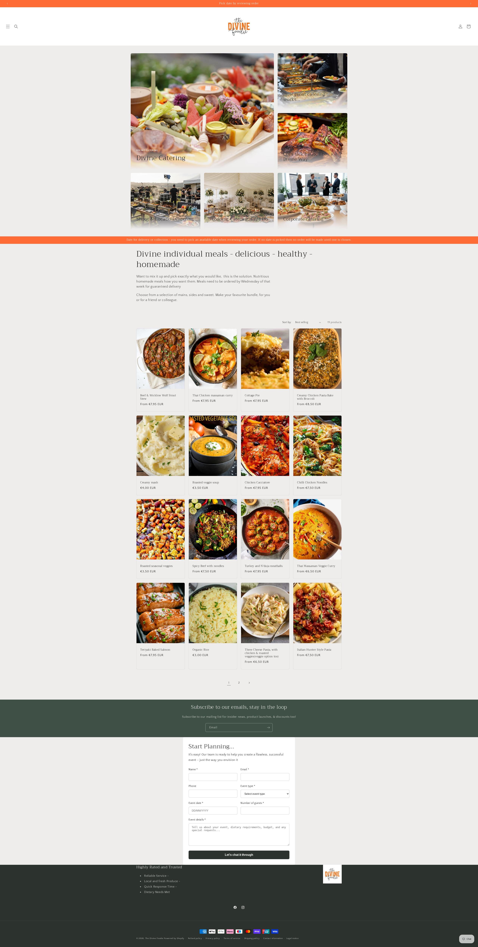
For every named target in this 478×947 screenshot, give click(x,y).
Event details (197, 819)
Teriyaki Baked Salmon (155, 649)
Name (193, 769)
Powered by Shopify (174, 938)
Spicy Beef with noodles (208, 566)
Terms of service (232, 938)
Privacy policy (213, 938)
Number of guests (252, 803)
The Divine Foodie (154, 938)
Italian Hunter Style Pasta (314, 649)
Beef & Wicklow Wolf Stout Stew (158, 397)
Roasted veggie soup (206, 482)
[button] (8, 26)
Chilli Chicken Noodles (312, 482)
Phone (192, 786)
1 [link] (228, 682)
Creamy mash (149, 482)
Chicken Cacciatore (257, 482)
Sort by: (286, 322)
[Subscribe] (268, 727)
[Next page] (249, 683)
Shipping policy (252, 938)
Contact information (273, 938)
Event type (247, 786)
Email (244, 769)
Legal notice (292, 938)
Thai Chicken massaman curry (213, 395)
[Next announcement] (471, 3)
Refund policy (195, 938)
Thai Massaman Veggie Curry (316, 566)
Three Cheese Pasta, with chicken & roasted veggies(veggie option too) (262, 653)
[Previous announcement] (7, 3)
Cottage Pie (252, 395)
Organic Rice (201, 649)
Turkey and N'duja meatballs (264, 566)
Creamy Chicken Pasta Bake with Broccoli (315, 397)
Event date (196, 803)
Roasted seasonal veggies (156, 566)
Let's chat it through (239, 854)
